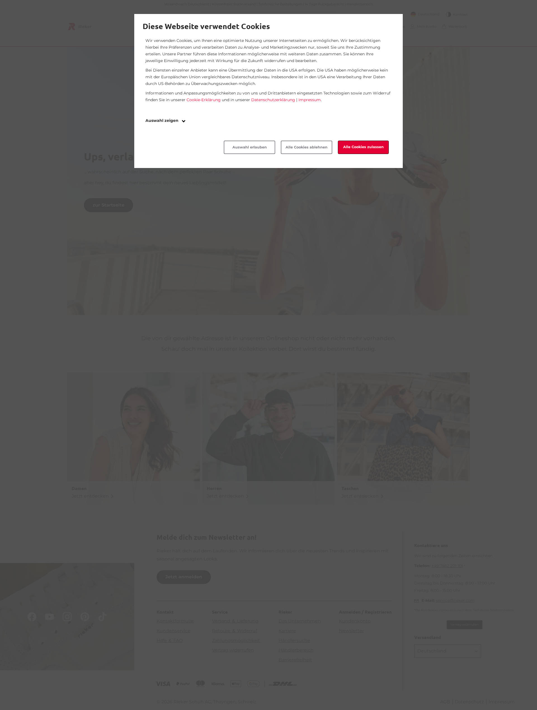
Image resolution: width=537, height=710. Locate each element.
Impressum (309, 99)
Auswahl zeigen (162, 120)
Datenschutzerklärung (273, 99)
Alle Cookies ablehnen (307, 147)
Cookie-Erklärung (204, 99)
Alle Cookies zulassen (363, 147)
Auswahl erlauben (249, 147)
